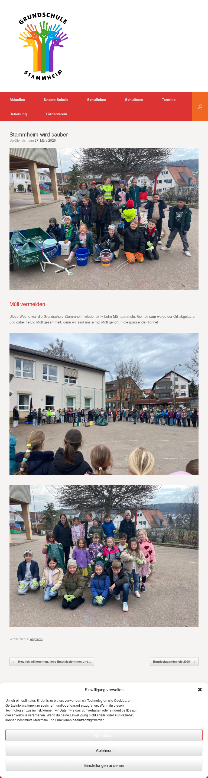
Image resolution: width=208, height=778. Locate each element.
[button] (200, 689)
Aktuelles (17, 99)
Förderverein (56, 113)
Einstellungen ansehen (104, 765)
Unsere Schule (56, 99)
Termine (169, 99)
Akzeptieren (104, 735)
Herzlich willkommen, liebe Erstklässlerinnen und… (51, 661)
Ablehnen (104, 750)
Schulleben (96, 99)
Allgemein (36, 639)
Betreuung (18, 113)
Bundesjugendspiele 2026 (174, 661)
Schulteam (134, 99)
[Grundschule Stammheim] (43, 46)
